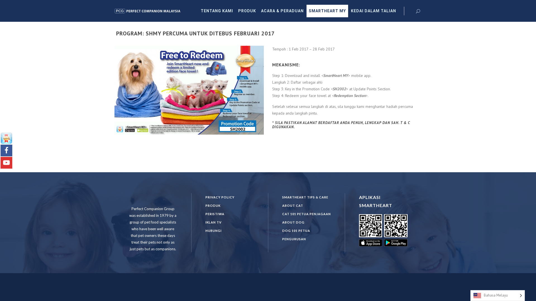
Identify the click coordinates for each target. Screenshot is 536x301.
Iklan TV (213, 222)
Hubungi (213, 230)
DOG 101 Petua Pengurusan (296, 235)
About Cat (292, 205)
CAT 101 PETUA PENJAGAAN (306, 214)
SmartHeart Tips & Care (305, 197)
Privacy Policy (219, 197)
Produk (213, 205)
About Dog (293, 222)
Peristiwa (214, 214)
